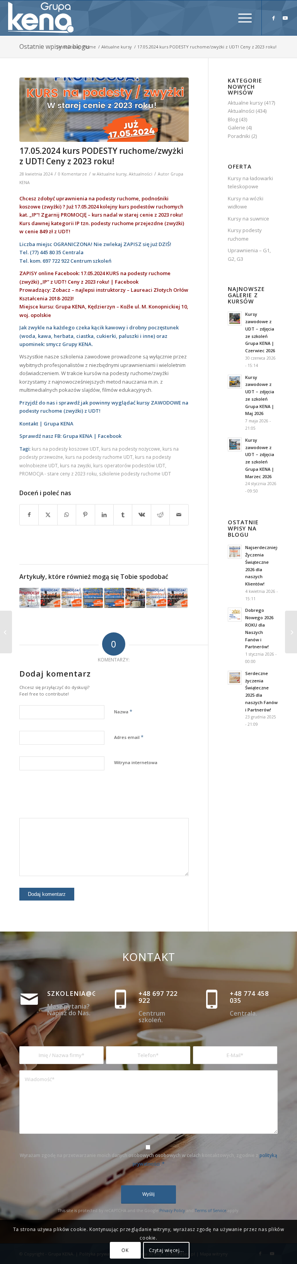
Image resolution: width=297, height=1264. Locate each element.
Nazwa (123, 711)
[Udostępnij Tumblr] (123, 515)
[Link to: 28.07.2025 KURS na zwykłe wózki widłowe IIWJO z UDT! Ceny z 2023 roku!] (51, 598)
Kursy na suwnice (248, 218)
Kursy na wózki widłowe (245, 202)
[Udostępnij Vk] (141, 515)
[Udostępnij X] (48, 515)
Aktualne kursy (111, 174)
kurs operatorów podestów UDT (129, 465)
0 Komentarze (72, 174)
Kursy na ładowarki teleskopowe (250, 182)
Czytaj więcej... (166, 1250)
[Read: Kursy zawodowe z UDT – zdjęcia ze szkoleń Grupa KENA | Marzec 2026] (235, 444)
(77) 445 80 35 (45, 252)
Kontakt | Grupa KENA (46, 423)
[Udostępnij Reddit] (160, 515)
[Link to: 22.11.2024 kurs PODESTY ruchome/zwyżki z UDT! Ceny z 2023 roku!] (114, 598)
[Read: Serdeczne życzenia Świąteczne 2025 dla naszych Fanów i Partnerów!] (235, 678)
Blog (233, 119)
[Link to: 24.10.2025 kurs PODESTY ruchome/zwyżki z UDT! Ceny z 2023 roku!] (71, 598)
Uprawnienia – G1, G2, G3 (249, 254)
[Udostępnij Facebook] (29, 515)
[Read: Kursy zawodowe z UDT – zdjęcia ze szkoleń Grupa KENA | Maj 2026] (235, 382)
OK (124, 1250)
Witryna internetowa (135, 762)
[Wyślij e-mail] (179, 515)
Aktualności (140, 174)
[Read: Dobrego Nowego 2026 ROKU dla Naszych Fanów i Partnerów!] (235, 615)
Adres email (128, 737)
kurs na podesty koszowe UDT (65, 449)
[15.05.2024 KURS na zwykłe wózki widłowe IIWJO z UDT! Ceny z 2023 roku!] (6, 632)
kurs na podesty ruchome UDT (99, 457)
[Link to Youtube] (285, 18)
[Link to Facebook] (274, 18)
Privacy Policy (172, 1210)
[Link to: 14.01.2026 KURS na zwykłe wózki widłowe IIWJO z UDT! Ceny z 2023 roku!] (177, 598)
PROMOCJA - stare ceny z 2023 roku (58, 473)
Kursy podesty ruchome (245, 234)
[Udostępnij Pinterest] (85, 515)
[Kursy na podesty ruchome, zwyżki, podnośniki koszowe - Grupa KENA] (104, 109)
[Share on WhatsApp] (67, 515)
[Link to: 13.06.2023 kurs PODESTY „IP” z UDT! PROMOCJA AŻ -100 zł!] (93, 598)
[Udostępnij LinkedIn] (104, 515)
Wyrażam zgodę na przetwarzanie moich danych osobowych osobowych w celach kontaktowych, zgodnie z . (148, 1159)
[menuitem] (241, 17)
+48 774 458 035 (249, 997)
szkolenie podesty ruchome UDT (135, 473)
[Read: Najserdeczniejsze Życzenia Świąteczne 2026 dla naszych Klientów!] (235, 552)
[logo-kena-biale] (44, 17)
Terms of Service (210, 1210)
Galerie (236, 127)
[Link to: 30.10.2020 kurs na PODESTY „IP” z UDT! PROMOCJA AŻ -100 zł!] (29, 598)
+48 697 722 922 (158, 997)
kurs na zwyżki (75, 465)
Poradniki (239, 136)
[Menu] (241, 17)
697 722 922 (56, 260)
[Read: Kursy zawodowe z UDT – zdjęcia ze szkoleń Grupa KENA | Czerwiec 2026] (235, 318)
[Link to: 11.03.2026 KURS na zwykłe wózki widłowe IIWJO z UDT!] (135, 598)
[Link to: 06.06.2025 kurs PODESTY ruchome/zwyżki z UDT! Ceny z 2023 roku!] (156, 598)
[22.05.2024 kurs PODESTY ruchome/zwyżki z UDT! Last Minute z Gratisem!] (291, 632)
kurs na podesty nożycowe (130, 449)
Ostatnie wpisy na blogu (54, 46)
